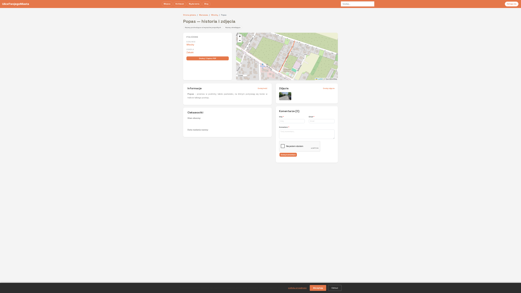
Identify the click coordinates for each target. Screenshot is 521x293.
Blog (206, 4)
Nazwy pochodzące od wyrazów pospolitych (203, 27)
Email (311, 117)
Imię (281, 117)
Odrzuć (334, 288)
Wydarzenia (194, 4)
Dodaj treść (262, 88)
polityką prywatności (297, 288)
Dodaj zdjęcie (329, 88)
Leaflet (320, 79)
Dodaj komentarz (288, 155)
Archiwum (179, 4)
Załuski (190, 52)
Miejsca (167, 4)
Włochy (190, 44)
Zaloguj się (511, 4)
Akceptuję (318, 288)
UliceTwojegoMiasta (15, 4)
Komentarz (284, 127)
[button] (240, 36)
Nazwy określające (232, 27)
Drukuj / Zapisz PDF (207, 58)
